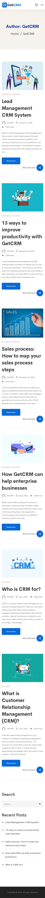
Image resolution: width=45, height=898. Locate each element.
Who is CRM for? (21, 589)
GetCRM (16, 94)
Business (6, 94)
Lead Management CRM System (17, 108)
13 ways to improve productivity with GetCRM (22, 832)
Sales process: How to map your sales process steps (22, 843)
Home (15, 34)
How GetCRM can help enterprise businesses (22, 481)
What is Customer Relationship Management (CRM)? (17, 707)
